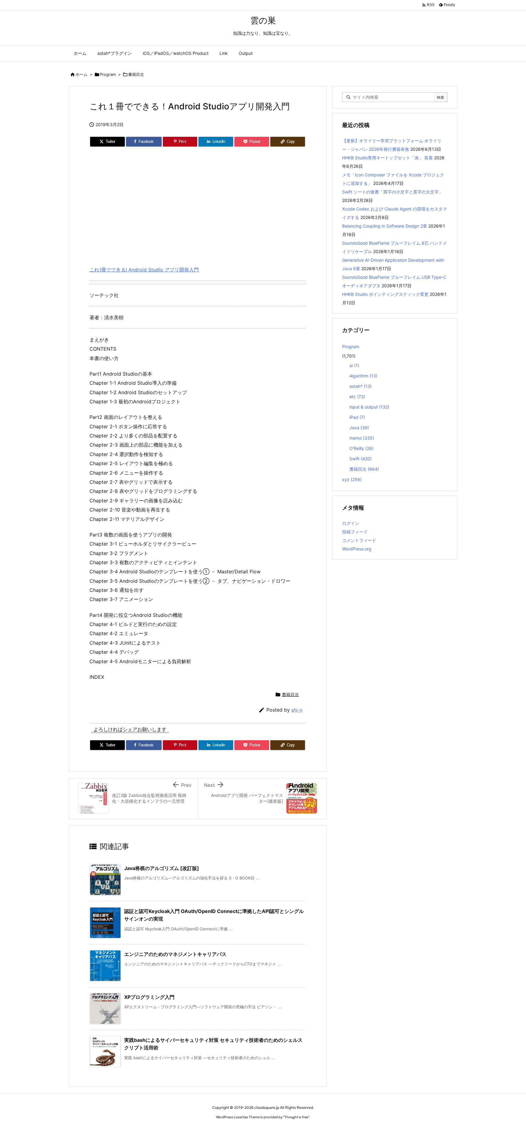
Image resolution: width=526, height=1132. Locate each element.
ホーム (81, 74)
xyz (352, 479)
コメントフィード (359, 540)
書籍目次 (136, 74)
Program (108, 74)
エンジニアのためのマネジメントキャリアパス (175, 954)
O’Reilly (361, 448)
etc (357, 396)
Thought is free (296, 1117)
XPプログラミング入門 (149, 997)
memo (361, 437)
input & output (369, 406)
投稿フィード (355, 531)
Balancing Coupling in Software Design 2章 (384, 225)
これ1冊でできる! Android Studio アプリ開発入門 (144, 270)
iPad (357, 417)
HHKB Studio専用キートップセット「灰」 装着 (387, 157)
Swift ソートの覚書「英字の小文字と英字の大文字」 (392, 191)
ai (354, 365)
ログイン (350, 523)
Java (359, 427)
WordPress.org (356, 548)
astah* (360, 386)
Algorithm (363, 375)
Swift (360, 458)
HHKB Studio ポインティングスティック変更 (385, 294)
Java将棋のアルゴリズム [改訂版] (161, 868)
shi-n (297, 710)
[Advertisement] (197, 203)
